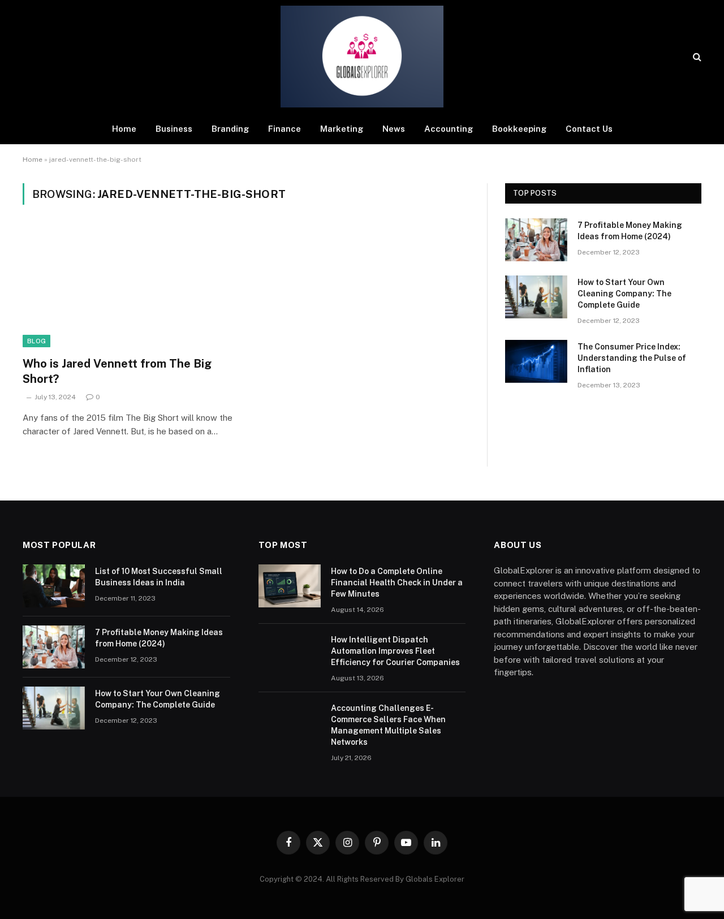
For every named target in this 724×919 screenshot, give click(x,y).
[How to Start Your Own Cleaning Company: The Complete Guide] (536, 296)
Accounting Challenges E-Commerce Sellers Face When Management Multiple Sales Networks (388, 725)
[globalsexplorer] (362, 56)
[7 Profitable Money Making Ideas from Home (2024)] (536, 239)
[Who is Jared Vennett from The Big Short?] (129, 287)
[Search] (696, 57)
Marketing (341, 128)
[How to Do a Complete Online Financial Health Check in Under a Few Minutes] (289, 585)
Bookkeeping (519, 128)
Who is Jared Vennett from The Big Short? (117, 371)
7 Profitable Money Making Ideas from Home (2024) (630, 231)
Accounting (448, 128)
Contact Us (589, 128)
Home (124, 128)
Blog (36, 341)
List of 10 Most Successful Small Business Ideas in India (158, 577)
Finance (284, 128)
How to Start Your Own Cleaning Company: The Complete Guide (624, 293)
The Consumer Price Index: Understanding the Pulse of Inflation (632, 358)
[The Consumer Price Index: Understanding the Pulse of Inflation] (536, 361)
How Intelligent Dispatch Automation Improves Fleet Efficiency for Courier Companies (395, 651)
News (393, 128)
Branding (230, 128)
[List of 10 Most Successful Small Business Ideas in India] (54, 585)
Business (174, 128)
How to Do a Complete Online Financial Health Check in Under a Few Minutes (397, 582)
